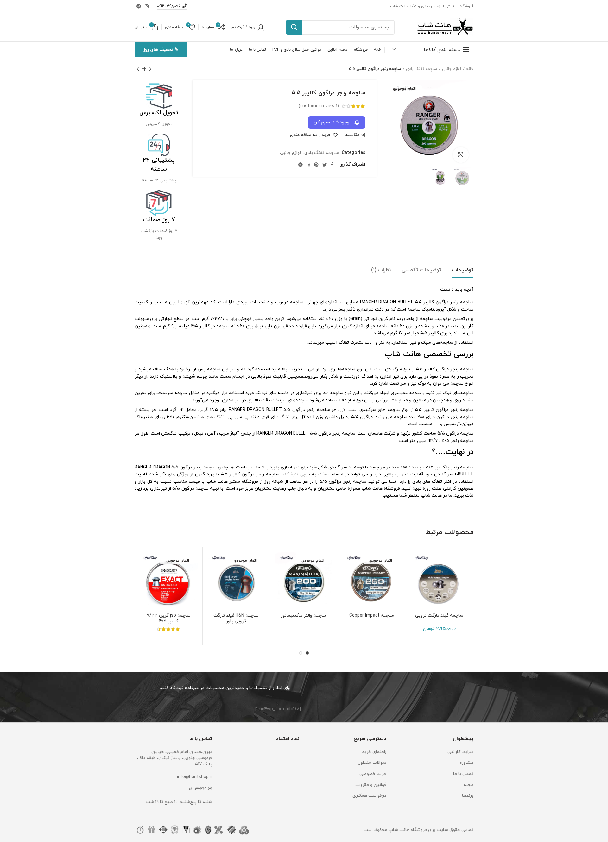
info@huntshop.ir (194, 777)
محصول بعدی (138, 69)
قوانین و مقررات (370, 785)
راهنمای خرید (374, 752)
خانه (469, 69)
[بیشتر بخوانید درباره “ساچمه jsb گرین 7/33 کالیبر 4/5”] (144, 576)
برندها (467, 796)
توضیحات (462, 270)
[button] (415, 576)
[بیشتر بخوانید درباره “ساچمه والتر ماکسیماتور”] (280, 576)
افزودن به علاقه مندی (311, 135)
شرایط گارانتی (460, 752)
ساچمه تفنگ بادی (421, 69)
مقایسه (352, 135)
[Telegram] (139, 6)
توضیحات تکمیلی (421, 270)
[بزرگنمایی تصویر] (461, 155)
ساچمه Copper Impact (371, 616)
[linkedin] (308, 164)
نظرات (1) (381, 270)
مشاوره (466, 763)
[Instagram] (146, 6)
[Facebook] (332, 164)
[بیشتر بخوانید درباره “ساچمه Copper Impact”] (347, 576)
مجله (468, 785)
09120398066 (168, 6)
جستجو (294, 27)
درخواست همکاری (369, 796)
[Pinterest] (316, 164)
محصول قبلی (150, 69)
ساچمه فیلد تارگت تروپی (439, 616)
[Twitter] (324, 164)
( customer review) (319, 106)
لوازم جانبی (451, 69)
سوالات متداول (372, 763)
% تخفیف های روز (160, 50)
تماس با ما (463, 774)
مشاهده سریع (415, 591)
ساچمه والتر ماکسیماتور (304, 616)
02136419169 (200, 789)
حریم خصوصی (372, 774)
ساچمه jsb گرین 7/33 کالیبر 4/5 (169, 618)
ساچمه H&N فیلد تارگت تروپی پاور (236, 618)
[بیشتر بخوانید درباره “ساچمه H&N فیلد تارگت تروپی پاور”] (212, 576)
